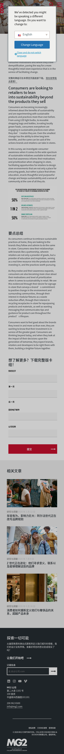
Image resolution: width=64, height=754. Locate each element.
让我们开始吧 (15, 658)
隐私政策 (32, 728)
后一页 (11, 402)
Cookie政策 (42, 728)
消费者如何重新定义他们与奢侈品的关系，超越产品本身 (30, 612)
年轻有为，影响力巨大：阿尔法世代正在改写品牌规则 (31, 517)
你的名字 (12, 371)
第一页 (11, 386)
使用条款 (52, 728)
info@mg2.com (14, 706)
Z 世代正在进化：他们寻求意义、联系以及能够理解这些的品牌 (31, 564)
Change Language (32, 45)
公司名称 (12, 426)
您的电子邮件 (14, 410)
